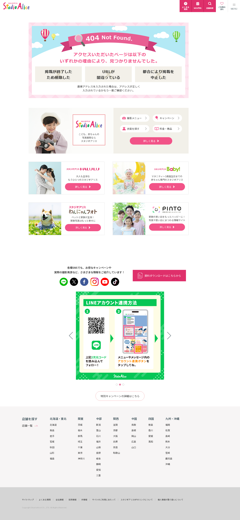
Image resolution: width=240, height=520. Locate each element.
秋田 (52, 447)
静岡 (98, 464)
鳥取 (133, 424)
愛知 (98, 469)
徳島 (150, 424)
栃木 (80, 430)
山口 (133, 447)
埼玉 (80, 441)
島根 (133, 430)
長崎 (167, 436)
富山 (98, 430)
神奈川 (81, 458)
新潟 (98, 424)
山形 (52, 452)
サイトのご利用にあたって (104, 500)
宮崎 (167, 452)
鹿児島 (168, 458)
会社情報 (60, 500)
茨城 (80, 424)
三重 (98, 475)
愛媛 (150, 436)
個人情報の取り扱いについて (170, 500)
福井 (98, 441)
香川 (150, 430)
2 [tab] (120, 385)
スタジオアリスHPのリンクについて (137, 500)
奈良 (115, 447)
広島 (133, 441)
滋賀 (115, 424)
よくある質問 (45, 500)
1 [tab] (117, 385)
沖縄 (167, 464)
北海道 (53, 424)
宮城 (52, 441)
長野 (98, 452)
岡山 (133, 436)
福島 (52, 458)
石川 (98, 436)
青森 (52, 430)
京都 (115, 430)
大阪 (115, 436)
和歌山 (116, 452)
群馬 (80, 436)
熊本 (167, 441)
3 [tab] (123, 385)
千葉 (80, 447)
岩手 (52, 436)
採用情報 (72, 500)
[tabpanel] (120, 336)
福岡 (167, 424)
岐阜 (98, 458)
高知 (150, 441)
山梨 (98, 447)
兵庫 (115, 441)
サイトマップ (28, 500)
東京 (80, 452)
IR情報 (84, 500)
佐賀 (167, 430)
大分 (167, 447)
